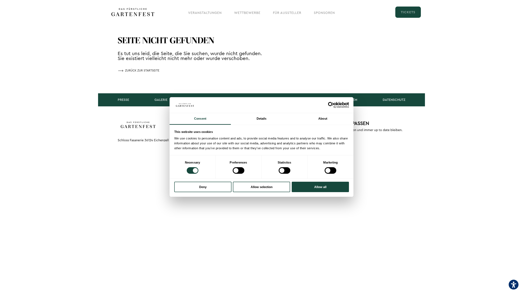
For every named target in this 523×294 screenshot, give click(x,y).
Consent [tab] (200, 118)
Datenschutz (394, 99)
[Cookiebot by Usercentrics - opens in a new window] (331, 105)
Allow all (320, 187)
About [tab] (322, 118)
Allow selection (262, 187)
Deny (203, 187)
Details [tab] (262, 118)
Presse (123, 99)
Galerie (161, 99)
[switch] (238, 170)
